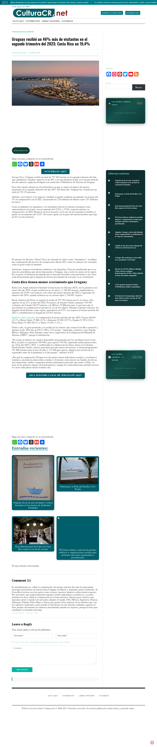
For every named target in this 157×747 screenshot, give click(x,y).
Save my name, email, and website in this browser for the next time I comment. (42, 642)
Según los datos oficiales (23, 317)
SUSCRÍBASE (104, 696)
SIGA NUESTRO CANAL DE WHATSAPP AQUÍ (55, 375)
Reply (37, 613)
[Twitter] (82, 701)
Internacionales (19, 32)
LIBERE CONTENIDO (87, 696)
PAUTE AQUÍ (52, 696)
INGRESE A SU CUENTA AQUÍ (112, 13)
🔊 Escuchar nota (21, 150)
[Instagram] (78, 701)
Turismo (30, 32)
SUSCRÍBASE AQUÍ (133, 13)
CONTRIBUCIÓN (68, 696)
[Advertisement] (55, 124)
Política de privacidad (32, 708)
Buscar (108, 83)
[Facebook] (74, 701)
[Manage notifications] (152, 742)
